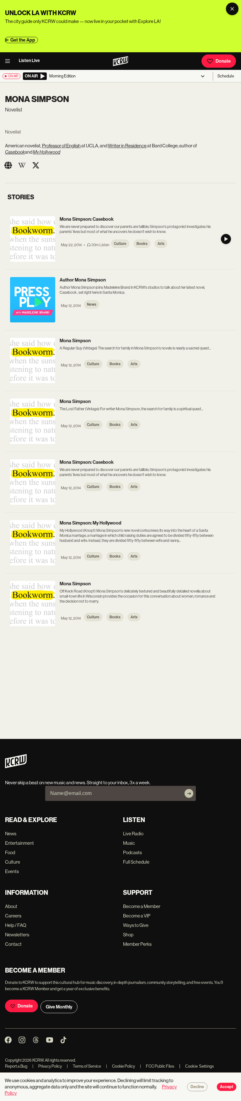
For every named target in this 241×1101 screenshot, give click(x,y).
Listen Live (29, 60)
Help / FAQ (15, 925)
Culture (12, 862)
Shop (128, 934)
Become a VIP (136, 915)
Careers (13, 915)
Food (10, 852)
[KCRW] (16, 766)
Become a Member (141, 906)
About (11, 906)
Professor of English (61, 145)
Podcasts (132, 852)
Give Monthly (59, 1007)
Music (129, 843)
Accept (226, 1086)
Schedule (225, 76)
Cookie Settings (199, 1066)
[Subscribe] (189, 793)
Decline (197, 1086)
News (10, 833)
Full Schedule (136, 862)
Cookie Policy (120, 1066)
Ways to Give (135, 925)
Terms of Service (84, 1066)
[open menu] (9, 61)
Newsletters (17, 934)
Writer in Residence (127, 145)
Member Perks (137, 944)
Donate (223, 61)
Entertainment (19, 843)
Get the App (22, 40)
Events (12, 871)
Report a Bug (16, 1066)
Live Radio (133, 833)
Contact (13, 944)
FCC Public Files (157, 1066)
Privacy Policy (47, 1066)
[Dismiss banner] (232, 9)
